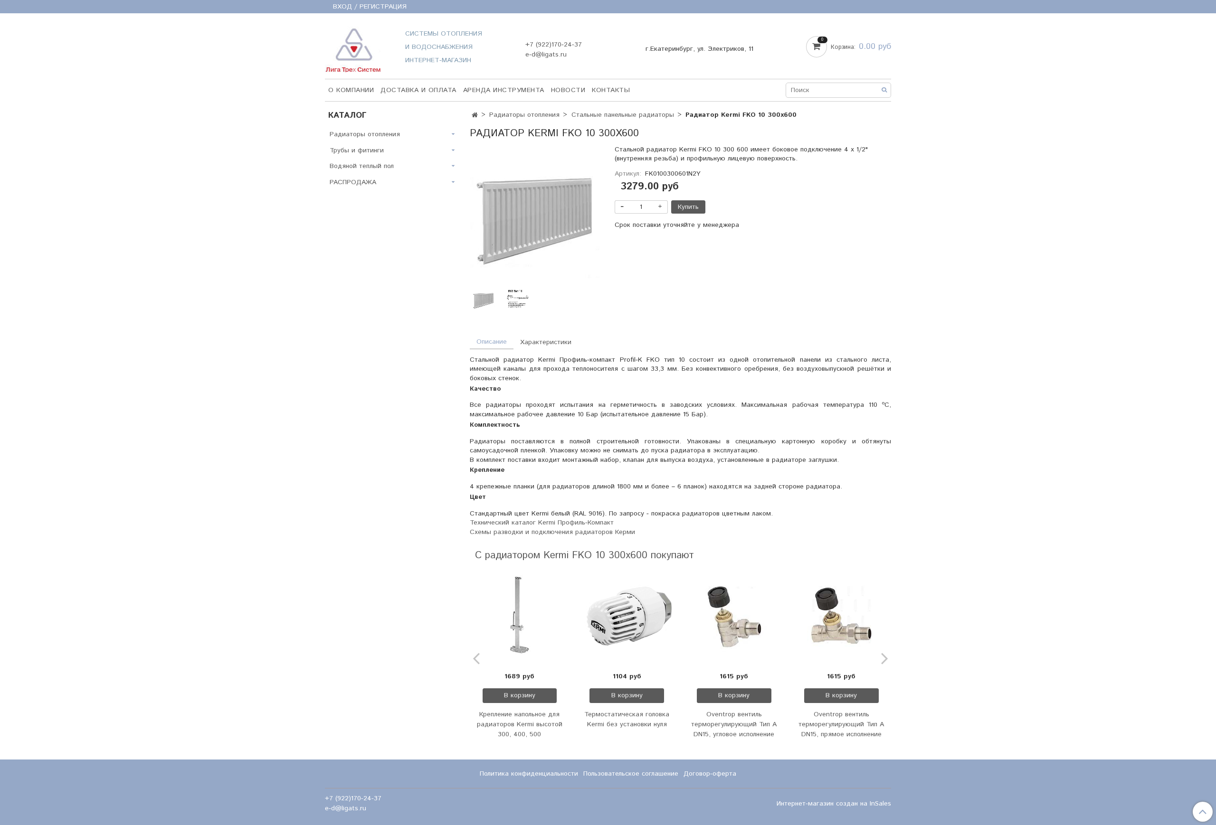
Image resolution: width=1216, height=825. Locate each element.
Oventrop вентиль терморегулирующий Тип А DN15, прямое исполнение (841, 724)
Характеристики (545, 342)
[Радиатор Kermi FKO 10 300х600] (535, 217)
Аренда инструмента (503, 90)
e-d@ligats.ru (546, 54)
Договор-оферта (710, 773)
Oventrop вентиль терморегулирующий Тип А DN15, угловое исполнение (734, 724)
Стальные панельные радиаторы (622, 115)
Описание (491, 342)
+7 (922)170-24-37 (553, 44)
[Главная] (475, 115)
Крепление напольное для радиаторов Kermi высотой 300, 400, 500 (519, 724)
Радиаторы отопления (524, 115)
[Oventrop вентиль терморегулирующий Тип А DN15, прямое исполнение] (841, 617)
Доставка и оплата (418, 90)
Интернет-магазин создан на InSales (834, 803)
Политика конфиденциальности (529, 773)
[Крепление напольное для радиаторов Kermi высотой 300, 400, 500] (520, 617)
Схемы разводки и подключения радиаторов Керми (552, 532)
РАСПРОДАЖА (353, 182)
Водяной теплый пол (362, 166)
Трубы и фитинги (357, 150)
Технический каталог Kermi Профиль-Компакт (542, 522)
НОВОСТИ (568, 90)
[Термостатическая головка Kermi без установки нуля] (627, 617)
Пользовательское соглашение (630, 773)
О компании (351, 90)
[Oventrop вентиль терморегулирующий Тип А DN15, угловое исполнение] (734, 617)
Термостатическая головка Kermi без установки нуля (626, 719)
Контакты (611, 90)
